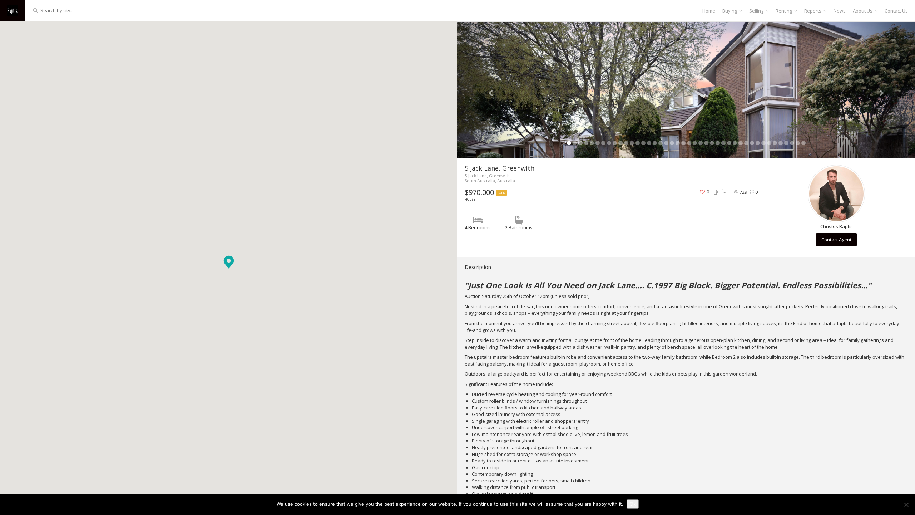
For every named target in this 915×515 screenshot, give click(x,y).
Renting (784, 11)
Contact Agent (836, 239)
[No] (906, 504)
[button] (228, 262)
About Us (862, 11)
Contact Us (896, 11)
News (840, 11)
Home (708, 11)
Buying (729, 11)
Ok (633, 504)
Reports (812, 11)
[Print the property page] (715, 192)
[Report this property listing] (723, 192)
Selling (756, 11)
